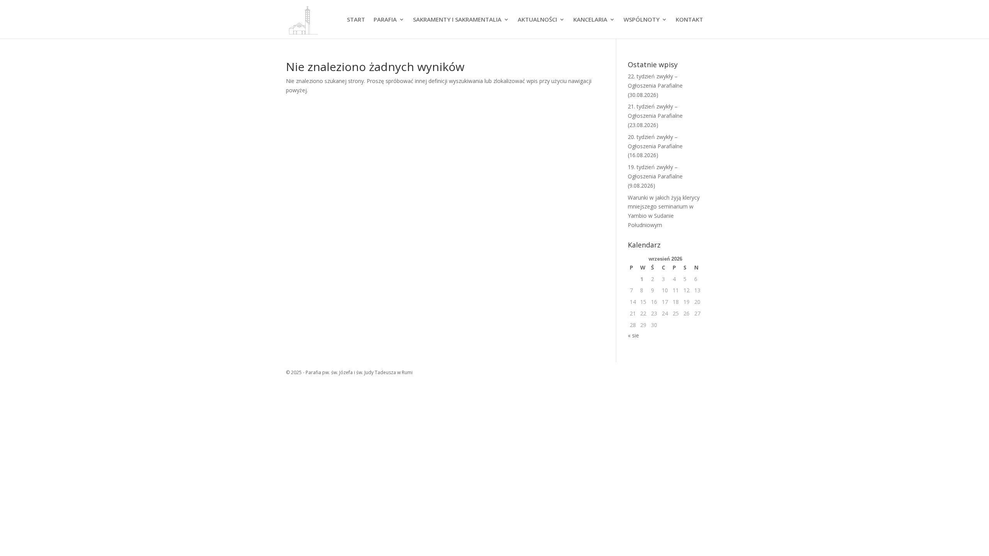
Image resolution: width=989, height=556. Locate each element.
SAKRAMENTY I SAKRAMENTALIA (457, 20)
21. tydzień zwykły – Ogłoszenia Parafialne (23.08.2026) (655, 116)
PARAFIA (385, 20)
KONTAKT (689, 20)
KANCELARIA (590, 20)
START (356, 20)
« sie (633, 335)
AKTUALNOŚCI (537, 20)
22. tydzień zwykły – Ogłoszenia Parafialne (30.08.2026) (655, 85)
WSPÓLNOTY (641, 20)
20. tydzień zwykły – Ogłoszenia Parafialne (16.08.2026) (655, 146)
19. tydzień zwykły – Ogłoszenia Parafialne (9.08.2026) (655, 176)
